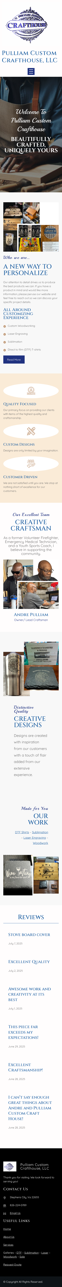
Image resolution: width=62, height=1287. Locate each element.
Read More (14, 359)
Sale (22, 1256)
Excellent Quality (29, 962)
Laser (44, 1252)
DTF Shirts (22, 832)
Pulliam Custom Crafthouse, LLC (30, 57)
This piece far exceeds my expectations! (23, 1032)
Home (7, 1229)
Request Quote (12, 1264)
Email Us (15, 1213)
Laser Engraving (34, 838)
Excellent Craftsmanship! (25, 1067)
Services (8, 1244)
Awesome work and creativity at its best (29, 995)
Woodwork (40, 843)
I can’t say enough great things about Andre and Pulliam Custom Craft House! (30, 1108)
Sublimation (40, 832)
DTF (19, 1252)
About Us (8, 1236)
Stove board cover (29, 934)
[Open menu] (31, 71)
